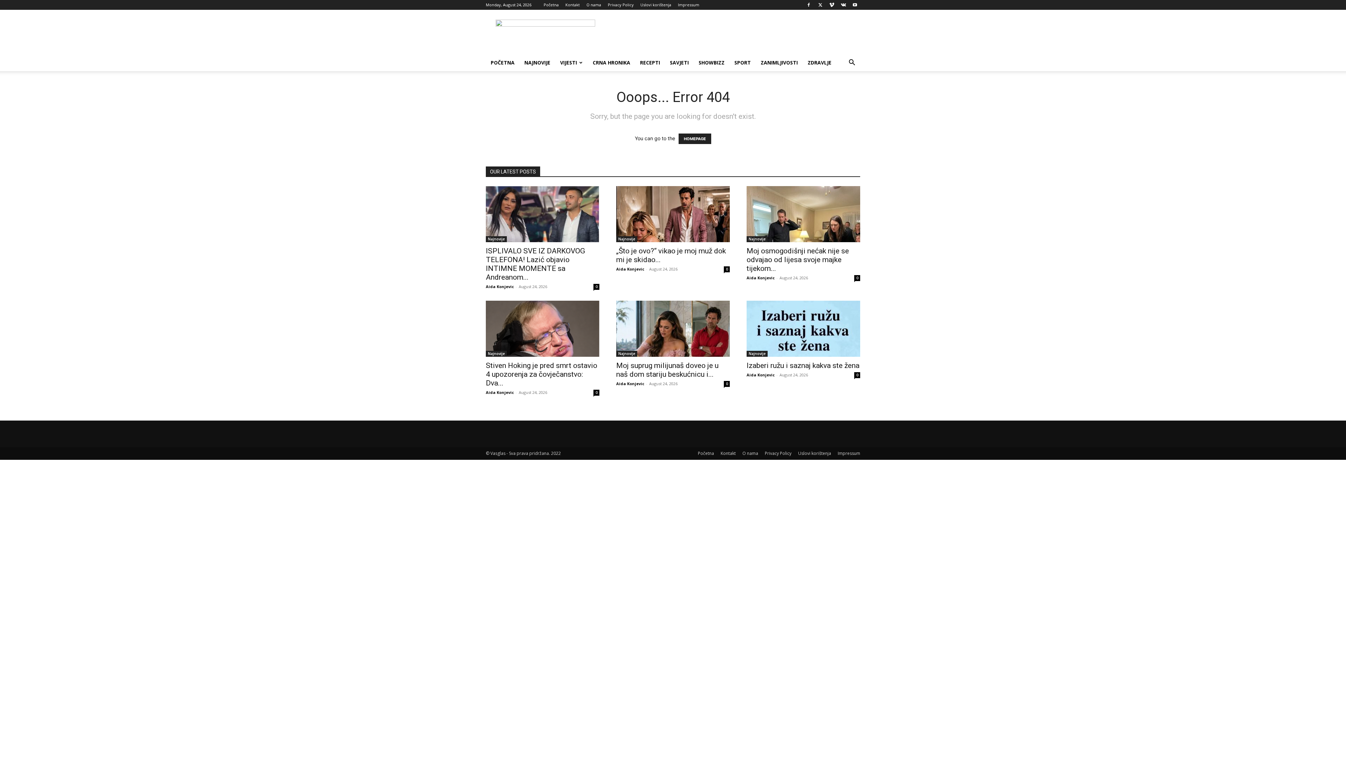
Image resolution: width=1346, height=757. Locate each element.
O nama (593, 4)
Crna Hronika (611, 62)
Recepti (650, 62)
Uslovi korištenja (655, 4)
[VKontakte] (843, 5)
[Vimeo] (832, 5)
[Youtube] (855, 5)
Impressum (688, 4)
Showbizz (712, 62)
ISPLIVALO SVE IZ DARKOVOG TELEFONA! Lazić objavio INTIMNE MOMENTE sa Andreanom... (535, 264)
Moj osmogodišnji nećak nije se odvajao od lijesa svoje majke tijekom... (798, 260)
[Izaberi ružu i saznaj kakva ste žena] (803, 329)
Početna (551, 4)
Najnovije (537, 62)
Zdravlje (819, 62)
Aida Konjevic (500, 286)
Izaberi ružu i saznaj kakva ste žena (803, 365)
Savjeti (679, 62)
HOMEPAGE (695, 138)
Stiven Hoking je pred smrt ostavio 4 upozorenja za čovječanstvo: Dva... (541, 374)
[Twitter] (820, 5)
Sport (742, 62)
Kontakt (572, 4)
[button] (851, 63)
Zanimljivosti (779, 62)
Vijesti (568, 62)
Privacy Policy (621, 4)
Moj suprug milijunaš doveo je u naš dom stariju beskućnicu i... (667, 369)
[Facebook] (808, 5)
